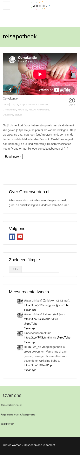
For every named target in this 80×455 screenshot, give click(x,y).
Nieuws (32, 109)
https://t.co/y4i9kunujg (37, 305)
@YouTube (62, 305)
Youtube (18, 115)
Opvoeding (8, 115)
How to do (22, 109)
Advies (31, 104)
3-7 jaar (23, 104)
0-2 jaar (14, 104)
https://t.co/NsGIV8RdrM (39, 319)
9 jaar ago (30, 342)
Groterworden (9, 109)
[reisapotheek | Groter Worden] (39, 11)
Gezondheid (42, 104)
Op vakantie (10, 98)
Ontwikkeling (43, 109)
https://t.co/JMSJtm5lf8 (38, 337)
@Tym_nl (34, 347)
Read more (12, 156)
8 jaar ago (30, 309)
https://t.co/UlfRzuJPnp (38, 365)
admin (6, 104)
